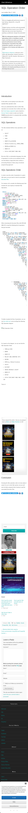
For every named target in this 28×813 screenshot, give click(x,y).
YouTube (3, 736)
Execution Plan (5, 179)
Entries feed (4, 779)
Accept (14, 797)
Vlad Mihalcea (6, 2)
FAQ (17, 665)
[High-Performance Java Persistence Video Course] (8, 455)
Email (5, 673)
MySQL (18, 623)
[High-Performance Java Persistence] (8, 439)
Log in (2, 776)
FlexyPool (3, 721)
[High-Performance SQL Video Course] (8, 471)
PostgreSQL (5, 625)
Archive (3, 758)
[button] (25, 783)
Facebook (3, 733)
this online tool (7, 321)
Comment (6, 647)
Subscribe (14, 530)
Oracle (22, 623)
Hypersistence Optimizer (8, 52)
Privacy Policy (4, 761)
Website (5, 678)
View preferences (14, 806)
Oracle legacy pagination (9, 111)
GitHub (3, 740)
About (2, 751)
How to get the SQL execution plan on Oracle (19, 602)
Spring (2, 715)
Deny (14, 801)
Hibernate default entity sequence (10, 629)
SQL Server (14, 625)
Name (5, 668)
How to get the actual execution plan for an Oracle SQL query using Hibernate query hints (6, 603)
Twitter (3, 730)
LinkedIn (3, 743)
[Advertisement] (14, 82)
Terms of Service (5, 764)
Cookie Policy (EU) (5, 768)
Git (2, 718)
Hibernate (3, 708)
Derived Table (4, 113)
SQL (9, 623)
